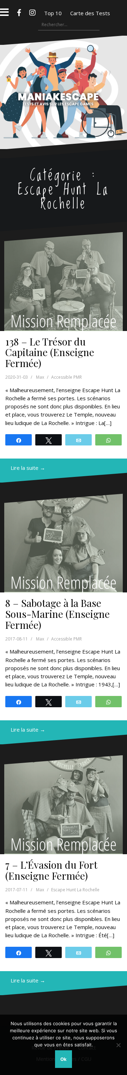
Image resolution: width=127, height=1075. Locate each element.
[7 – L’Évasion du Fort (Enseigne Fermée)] (63, 804)
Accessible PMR (66, 377)
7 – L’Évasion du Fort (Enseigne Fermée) (51, 870)
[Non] (118, 1045)
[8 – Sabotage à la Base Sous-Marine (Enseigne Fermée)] (63, 543)
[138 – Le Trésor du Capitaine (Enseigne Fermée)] (63, 281)
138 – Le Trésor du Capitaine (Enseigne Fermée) (49, 352)
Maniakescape (64, 78)
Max (40, 377)
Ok (63, 1059)
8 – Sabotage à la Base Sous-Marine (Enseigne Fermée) (57, 613)
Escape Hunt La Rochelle (75, 890)
